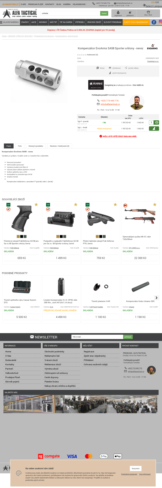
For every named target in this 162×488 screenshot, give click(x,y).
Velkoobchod (11, 373)
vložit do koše (158, 122)
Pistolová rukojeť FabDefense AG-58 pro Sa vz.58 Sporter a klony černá (21, 242)
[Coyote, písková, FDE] (18, 237)
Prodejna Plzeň (12, 377)
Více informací (145, 474)
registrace (118, 15)
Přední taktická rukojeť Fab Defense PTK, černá (98, 242)
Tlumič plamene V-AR (101, 301)
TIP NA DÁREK (66, 22)
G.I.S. (51, 307)
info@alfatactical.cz (110, 104)
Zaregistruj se (110, 85)
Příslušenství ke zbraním (44, 36)
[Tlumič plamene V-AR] (101, 296)
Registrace (89, 351)
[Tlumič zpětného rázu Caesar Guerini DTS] (22, 296)
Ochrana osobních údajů (96, 364)
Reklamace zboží (53, 364)
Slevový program (112, 22)
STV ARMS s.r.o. (134, 248)
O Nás (8, 355)
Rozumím (135, 468)
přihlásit (128, 337)
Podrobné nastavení (129, 474)
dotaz (102, 68)
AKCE (33, 22)
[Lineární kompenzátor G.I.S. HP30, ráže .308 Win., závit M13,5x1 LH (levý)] (61, 296)
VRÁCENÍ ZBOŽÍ (94, 22)
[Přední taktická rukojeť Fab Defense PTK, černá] (101, 234)
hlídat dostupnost (155, 128)
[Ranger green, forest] (25, 237)
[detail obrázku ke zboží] (39, 76)
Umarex (131, 307)
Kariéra (66, 4)
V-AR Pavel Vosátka (96, 307)
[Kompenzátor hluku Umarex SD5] (140, 296)
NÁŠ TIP (53, 22)
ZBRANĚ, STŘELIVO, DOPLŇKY (20, 36)
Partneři (9, 368)
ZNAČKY (25, 22)
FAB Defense (14, 248)
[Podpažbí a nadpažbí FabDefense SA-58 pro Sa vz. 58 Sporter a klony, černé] (61, 234)
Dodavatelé (10, 360)
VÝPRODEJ (80, 22)
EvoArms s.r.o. (153, 61)
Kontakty (9, 364)
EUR (157, 2)
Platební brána (52, 381)
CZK (152, 2)
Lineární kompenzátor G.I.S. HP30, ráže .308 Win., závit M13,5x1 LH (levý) (60, 301)
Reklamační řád (52, 355)
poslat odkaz (133, 68)
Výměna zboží (51, 368)
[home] (19, 18)
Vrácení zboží (51, 360)
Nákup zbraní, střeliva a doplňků (60, 385)
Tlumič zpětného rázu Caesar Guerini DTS (20, 301)
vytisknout (116, 68)
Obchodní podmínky (54, 351)
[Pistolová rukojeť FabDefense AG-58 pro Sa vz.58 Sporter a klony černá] (21, 234)
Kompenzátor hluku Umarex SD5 (140, 301)
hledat (104, 13)
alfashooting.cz (10, 4)
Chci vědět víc (138, 85)
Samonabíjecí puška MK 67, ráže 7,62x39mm (137, 237)
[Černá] (22, 237)
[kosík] (148, 13)
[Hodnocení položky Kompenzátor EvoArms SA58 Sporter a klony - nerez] (82, 54)
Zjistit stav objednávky (136, 22)
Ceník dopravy (51, 377)
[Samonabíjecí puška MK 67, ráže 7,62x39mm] (140, 229)
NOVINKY (43, 22)
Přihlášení (88, 360)
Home (4, 36)
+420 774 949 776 (110, 100)
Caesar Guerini (15, 307)
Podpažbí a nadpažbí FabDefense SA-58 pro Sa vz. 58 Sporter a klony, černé (61, 242)
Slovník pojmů (12, 381)
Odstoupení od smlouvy (56, 373)
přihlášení (130, 15)
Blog (58, 4)
